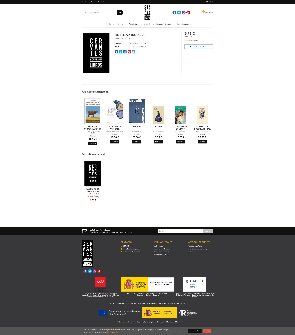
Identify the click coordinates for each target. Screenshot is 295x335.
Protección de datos (161, 252)
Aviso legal (158, 246)
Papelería (133, 24)
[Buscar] (120, 12)
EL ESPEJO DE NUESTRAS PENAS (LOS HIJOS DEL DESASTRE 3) (202, 127)
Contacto (101, 2)
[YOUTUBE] (188, 12)
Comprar (93, 143)
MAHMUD (137, 126)
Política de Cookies (161, 255)
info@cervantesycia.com (132, 249)
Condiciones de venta (162, 249)
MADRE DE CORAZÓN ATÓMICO (93, 127)
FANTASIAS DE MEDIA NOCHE (92, 190)
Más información (112, 332)
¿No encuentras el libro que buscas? (198, 250)
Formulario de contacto (132, 252)
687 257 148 (127, 246)
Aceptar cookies (194, 331)
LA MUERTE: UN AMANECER (114, 127)
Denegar (207, 331)
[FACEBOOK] (174, 12)
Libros (119, 24)
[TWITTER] (179, 12)
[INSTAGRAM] (184, 12)
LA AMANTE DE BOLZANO (180, 127)
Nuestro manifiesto (89, 2)
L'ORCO (158, 126)
